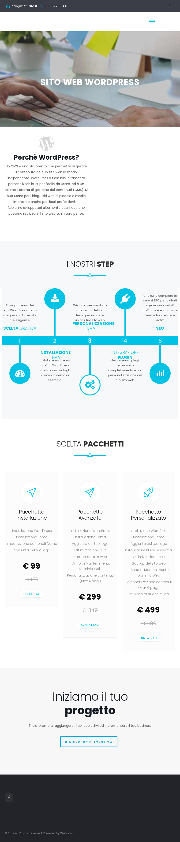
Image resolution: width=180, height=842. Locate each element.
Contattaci (32, 594)
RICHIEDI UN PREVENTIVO (88, 742)
